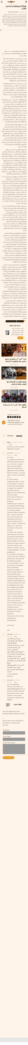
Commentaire (9, 743)
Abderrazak (10, 634)
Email (7, 736)
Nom (6, 730)
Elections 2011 (20, 321)
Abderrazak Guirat (13, 12)
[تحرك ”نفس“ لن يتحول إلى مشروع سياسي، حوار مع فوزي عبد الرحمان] (13, 350)
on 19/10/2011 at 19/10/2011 (16, 442)
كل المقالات (20, 338)
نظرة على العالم (15, 334)
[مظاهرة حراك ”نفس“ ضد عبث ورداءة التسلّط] (13, 396)
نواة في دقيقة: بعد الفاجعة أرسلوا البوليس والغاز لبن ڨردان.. (16, 383)
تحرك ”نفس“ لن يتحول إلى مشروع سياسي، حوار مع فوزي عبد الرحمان (15, 360)
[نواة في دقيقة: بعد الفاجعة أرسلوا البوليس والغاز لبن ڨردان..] (13, 373)
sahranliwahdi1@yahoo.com (15, 689)
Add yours (19, 435)
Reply (10, 444)
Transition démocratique (11, 321)
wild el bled (10, 453)
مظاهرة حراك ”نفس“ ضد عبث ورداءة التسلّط (14, 406)
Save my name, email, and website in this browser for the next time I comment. (13, 723)
